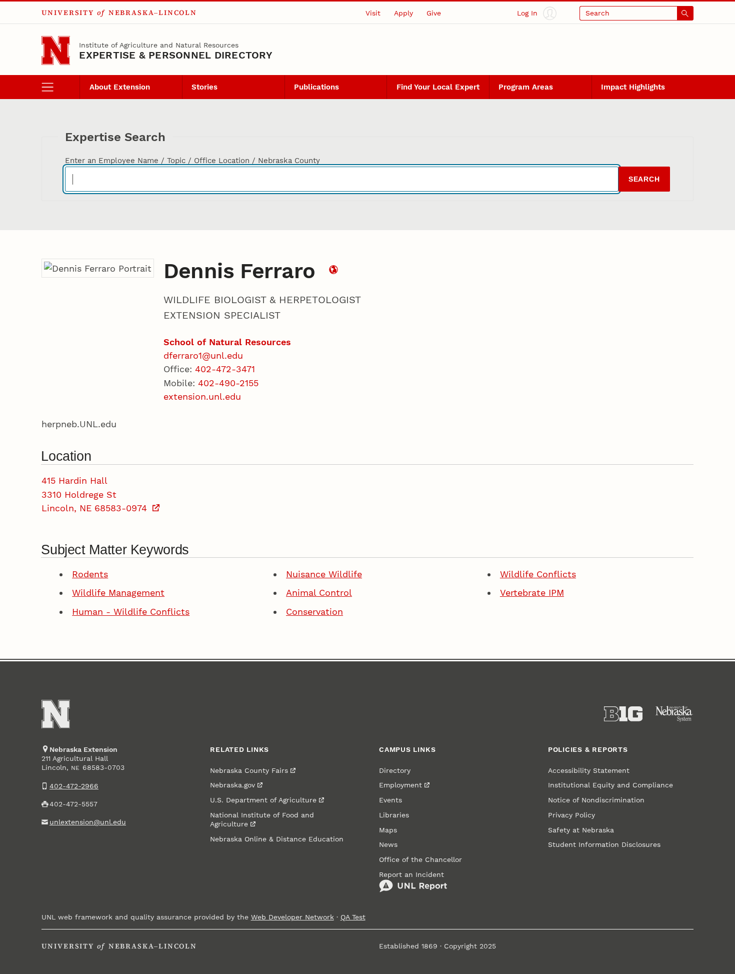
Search (644, 179)
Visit (373, 13)
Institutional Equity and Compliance (610, 785)
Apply (403, 13)
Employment (400, 785)
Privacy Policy (571, 815)
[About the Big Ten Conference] (623, 714)
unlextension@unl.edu (88, 822)
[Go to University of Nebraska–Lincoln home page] (56, 50)
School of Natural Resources (227, 342)
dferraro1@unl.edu (203, 355)
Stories (205, 87)
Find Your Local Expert (438, 87)
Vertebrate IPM (532, 592)
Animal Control (319, 592)
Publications (316, 87)
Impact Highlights (633, 87)
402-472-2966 (74, 786)
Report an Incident (411, 874)
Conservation (314, 611)
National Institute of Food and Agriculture (262, 819)
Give (433, 13)
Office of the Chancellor (420, 859)
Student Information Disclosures (604, 844)
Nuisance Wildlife (324, 574)
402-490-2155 (228, 383)
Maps (388, 830)
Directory (394, 770)
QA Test (353, 917)
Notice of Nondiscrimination (596, 800)
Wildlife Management (118, 592)
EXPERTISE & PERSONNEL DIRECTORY (175, 55)
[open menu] (61, 87)
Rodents (90, 574)
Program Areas (525, 87)
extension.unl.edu (202, 396)
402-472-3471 (225, 369)
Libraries (394, 815)
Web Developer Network (292, 917)
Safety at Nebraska (581, 830)
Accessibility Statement (589, 770)
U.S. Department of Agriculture (263, 800)
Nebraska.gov (232, 785)
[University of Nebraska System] (674, 714)
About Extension (120, 87)
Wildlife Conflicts (538, 574)
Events (390, 800)
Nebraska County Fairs (249, 770)
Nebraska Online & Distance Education (277, 839)
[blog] (333, 271)
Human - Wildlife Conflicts (131, 611)
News (388, 844)
